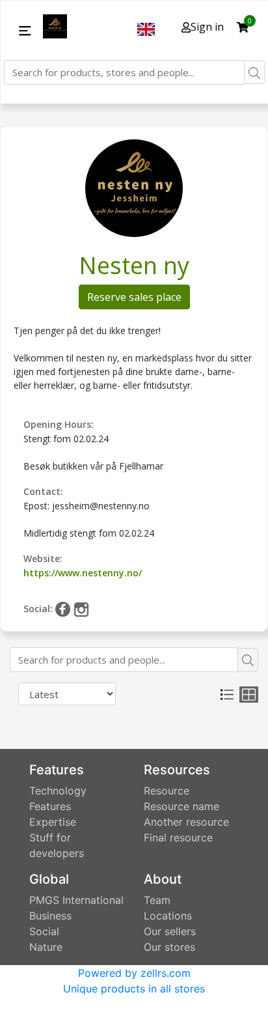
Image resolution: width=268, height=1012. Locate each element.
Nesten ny (134, 265)
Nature (45, 946)
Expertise (52, 821)
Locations (168, 915)
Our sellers (170, 931)
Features (50, 806)
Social (44, 931)
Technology (58, 790)
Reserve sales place (134, 297)
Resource (166, 790)
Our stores (169, 946)
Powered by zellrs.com (134, 972)
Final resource (178, 837)
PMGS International (76, 900)
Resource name (181, 806)
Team (157, 900)
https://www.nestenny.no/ (82, 573)
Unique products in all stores (134, 988)
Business (50, 915)
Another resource (186, 821)
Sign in (207, 27)
